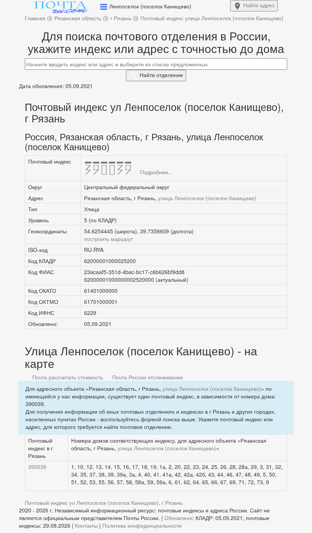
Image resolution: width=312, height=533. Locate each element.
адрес (259, 5)
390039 (37, 466)
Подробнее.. (155, 172)
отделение (161, 75)
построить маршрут (108, 238)
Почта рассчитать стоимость (67, 377)
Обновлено (178, 518)
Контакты (86, 525)
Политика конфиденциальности (141, 525)
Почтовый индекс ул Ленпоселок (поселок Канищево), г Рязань (104, 502)
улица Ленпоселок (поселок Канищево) (207, 198)
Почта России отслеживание (147, 377)
